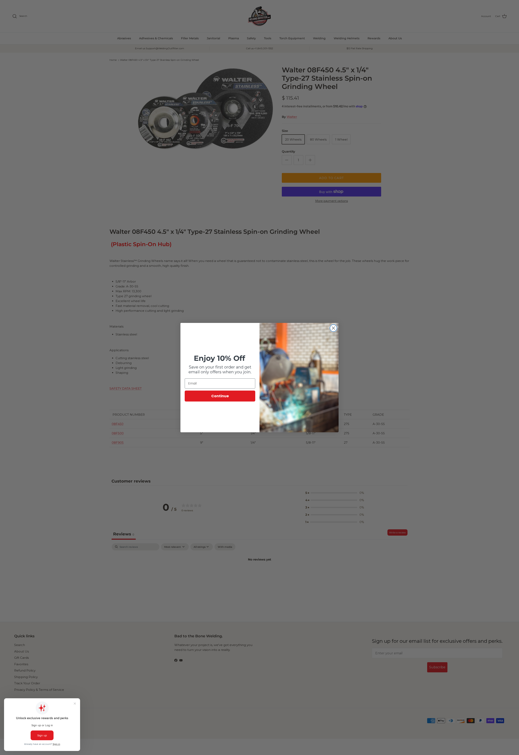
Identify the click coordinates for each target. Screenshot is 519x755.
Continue (220, 395)
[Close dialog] (333, 328)
